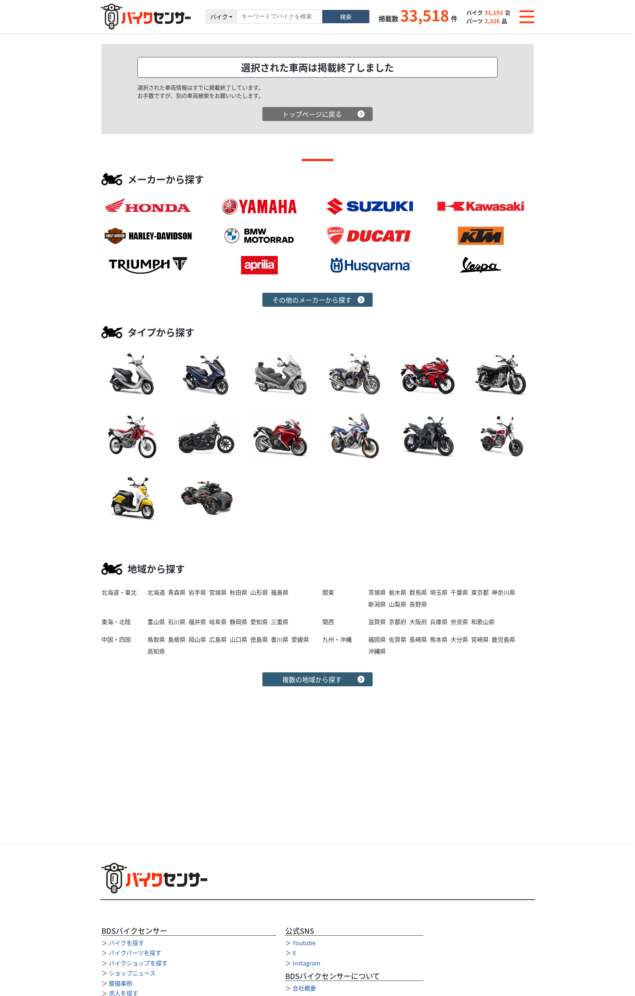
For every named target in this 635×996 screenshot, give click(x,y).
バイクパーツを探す (135, 952)
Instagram (306, 962)
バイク (219, 16)
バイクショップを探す (138, 962)
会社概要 (304, 987)
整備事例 (120, 983)
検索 (346, 16)
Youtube (304, 942)
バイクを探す (126, 942)
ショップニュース (132, 972)
